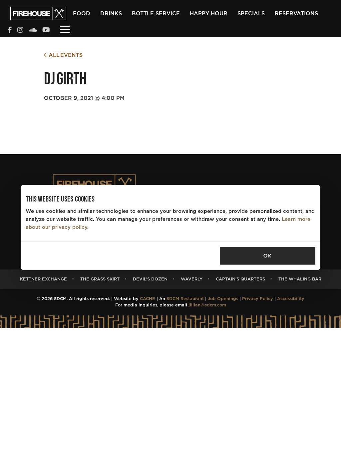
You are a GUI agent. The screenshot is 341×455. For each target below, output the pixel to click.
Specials (251, 13)
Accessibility (290, 299)
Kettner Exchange (43, 279)
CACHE (147, 299)
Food (81, 13)
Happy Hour (208, 13)
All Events (65, 55)
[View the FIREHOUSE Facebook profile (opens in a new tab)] (10, 30)
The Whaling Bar (299, 279)
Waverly (191, 279)
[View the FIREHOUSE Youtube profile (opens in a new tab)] (46, 30)
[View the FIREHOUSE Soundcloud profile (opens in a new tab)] (33, 30)
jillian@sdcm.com (207, 305)
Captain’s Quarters (240, 279)
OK (267, 256)
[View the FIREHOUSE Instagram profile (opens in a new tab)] (20, 30)
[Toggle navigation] (65, 29)
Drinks (111, 13)
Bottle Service (156, 13)
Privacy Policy (257, 299)
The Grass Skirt (100, 279)
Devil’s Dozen (150, 279)
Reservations (296, 13)
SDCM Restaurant (185, 299)
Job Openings (223, 299)
